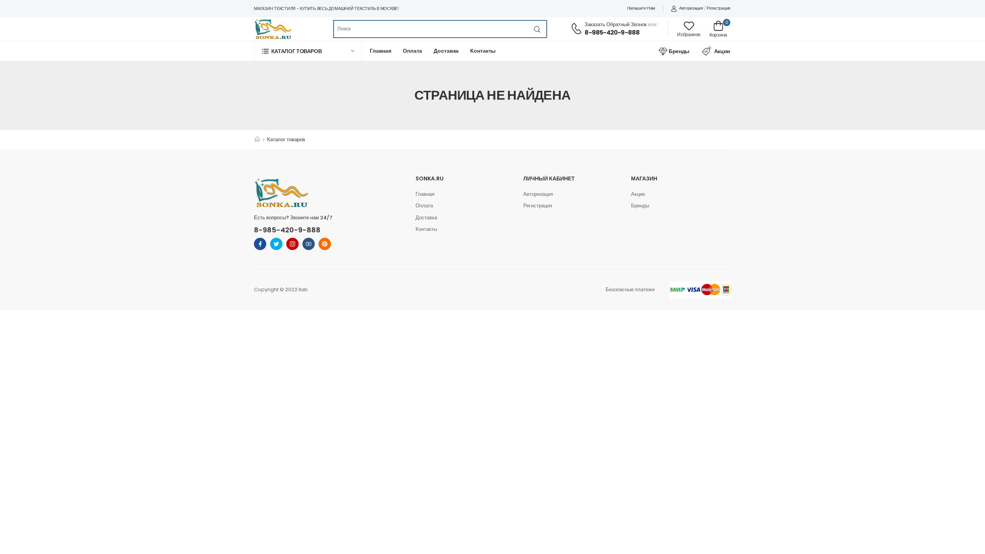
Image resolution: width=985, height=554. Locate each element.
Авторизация (691, 8)
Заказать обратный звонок (615, 24)
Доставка (446, 51)
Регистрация (718, 8)
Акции (722, 51)
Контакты (483, 51)
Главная (380, 51)
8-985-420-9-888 (611, 32)
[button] (308, 51)
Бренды (679, 51)
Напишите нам (641, 8)
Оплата (412, 51)
